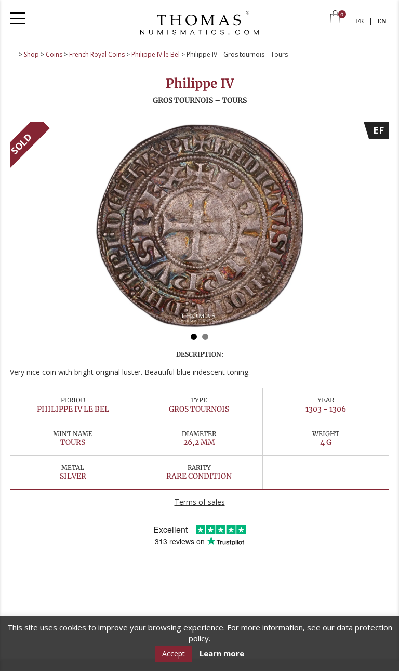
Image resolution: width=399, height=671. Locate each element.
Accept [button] (173, 654)
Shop (31, 54)
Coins (54, 54)
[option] (199, 226)
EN (382, 21)
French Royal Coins (97, 54)
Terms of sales (200, 502)
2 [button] (205, 337)
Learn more (222, 654)
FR (360, 21)
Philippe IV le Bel (155, 54)
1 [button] (194, 337)
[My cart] (335, 17)
